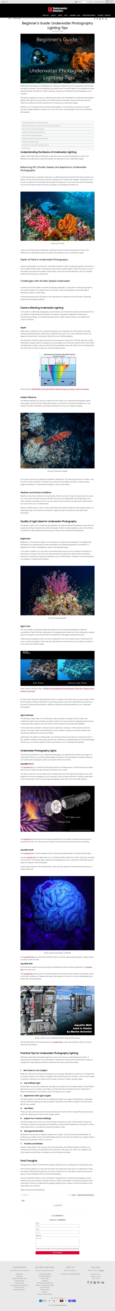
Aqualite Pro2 (31, 857)
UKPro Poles (44, 1290)
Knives (44, 1292)
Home (9, 18)
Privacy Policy (19, 1287)
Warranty (19, 1276)
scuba (73, 1195)
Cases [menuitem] (60, 15)
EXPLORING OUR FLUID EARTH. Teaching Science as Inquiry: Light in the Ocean (60, 389)
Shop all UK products (44, 1294)
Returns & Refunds (19, 1278)
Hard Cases (45, 1278)
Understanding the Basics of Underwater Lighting (35, 122)
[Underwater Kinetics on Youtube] (100, 18)
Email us (101, 1270)
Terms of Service (19, 1290)
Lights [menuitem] (53, 15)
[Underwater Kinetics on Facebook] (94, 18)
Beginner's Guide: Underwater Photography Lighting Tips (57, 25)
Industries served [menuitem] (88, 15)
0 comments (24, 1195)
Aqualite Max (28, 974)
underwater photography (85, 1195)
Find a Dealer (19, 1283)
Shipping (19, 1274)
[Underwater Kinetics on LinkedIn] (106, 18)
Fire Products (45, 1287)
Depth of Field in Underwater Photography (33, 129)
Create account (99, 2)
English (79, 1)
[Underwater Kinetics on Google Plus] (103, 18)
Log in (90, 2)
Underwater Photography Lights (30, 142)
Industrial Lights (45, 1274)
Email (37, 1229)
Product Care (19, 1281)
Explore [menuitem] (100, 15)
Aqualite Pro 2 (28, 839)
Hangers (45, 1281)
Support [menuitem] (108, 15)
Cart (110, 2)
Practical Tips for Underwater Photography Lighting (35, 145)
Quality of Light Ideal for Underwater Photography (35, 138)
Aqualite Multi (28, 957)
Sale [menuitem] (78, 15)
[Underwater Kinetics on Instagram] (97, 18)
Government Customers (19, 1285)
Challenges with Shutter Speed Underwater (33, 132)
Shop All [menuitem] (46, 15)
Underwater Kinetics (60, 1305)
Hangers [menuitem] (73, 15)
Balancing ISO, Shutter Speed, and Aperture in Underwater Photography (41, 125)
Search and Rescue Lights (45, 1285)
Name (37, 1223)
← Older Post (57, 1205)
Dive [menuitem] (65, 15)
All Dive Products (45, 1276)
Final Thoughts (26, 148)
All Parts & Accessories (45, 1283)
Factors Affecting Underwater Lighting (32, 135)
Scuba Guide (17, 18)
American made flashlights (70, 1274)
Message (38, 1235)
